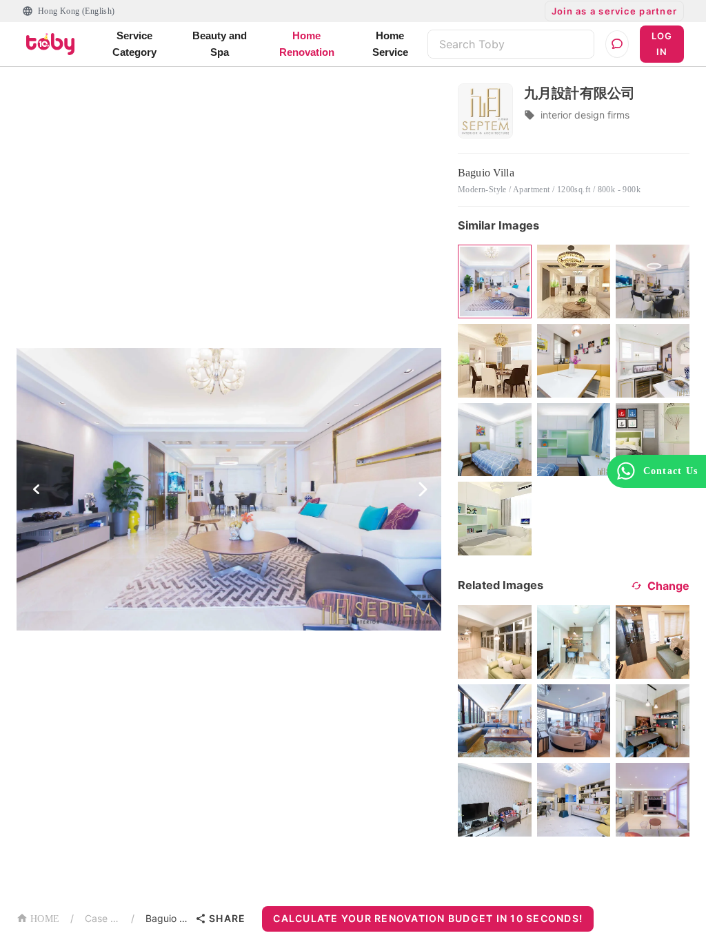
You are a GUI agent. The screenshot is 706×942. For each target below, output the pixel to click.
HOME (44, 919)
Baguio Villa (167, 918)
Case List (102, 918)
